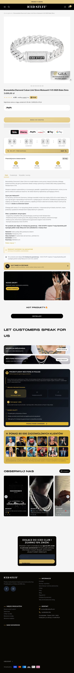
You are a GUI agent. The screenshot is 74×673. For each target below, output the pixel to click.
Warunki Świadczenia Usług (47, 599)
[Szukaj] (9, 7)
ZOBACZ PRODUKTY (62, 359)
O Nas (40, 588)
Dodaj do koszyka (37, 120)
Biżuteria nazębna (9, 618)
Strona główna (8, 13)
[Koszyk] (69, 7)
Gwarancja (13, 175)
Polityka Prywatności (45, 597)
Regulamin (42, 595)
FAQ (40, 590)
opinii (25, 97)
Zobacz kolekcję (12, 288)
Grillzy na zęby (8, 613)
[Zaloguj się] (65, 7)
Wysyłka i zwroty (24, 175)
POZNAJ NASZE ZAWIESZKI (35, 423)
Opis (6, 175)
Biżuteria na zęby (9, 616)
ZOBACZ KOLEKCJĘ (62, 349)
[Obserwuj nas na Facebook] (6, 589)
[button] (37, 125)
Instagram (66, 471)
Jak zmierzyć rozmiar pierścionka (48, 586)
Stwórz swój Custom (10, 609)
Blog (40, 592)
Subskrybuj (26, 562)
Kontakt (41, 581)
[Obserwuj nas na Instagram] (13, 589)
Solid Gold (7, 611)
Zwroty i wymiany (44, 583)
